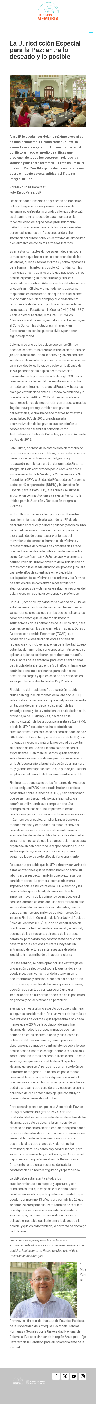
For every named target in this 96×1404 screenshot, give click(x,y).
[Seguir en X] (65, 1376)
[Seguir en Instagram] (82, 1376)
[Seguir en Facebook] (56, 1376)
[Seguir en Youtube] (73, 1376)
